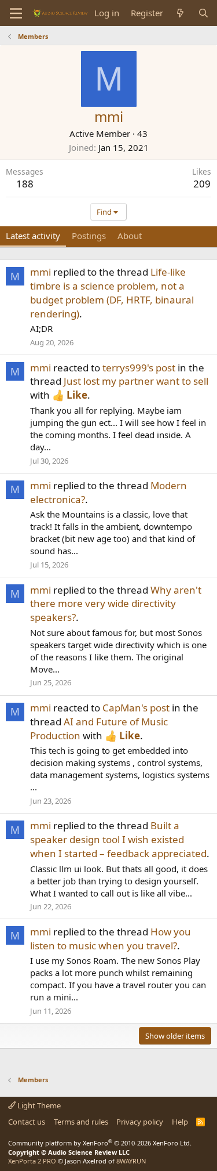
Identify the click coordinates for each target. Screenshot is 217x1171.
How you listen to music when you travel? (110, 938)
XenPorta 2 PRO (32, 1160)
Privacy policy (139, 1121)
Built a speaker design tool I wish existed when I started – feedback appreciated (118, 839)
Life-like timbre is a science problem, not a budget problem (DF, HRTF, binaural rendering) (112, 292)
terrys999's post (138, 367)
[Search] (203, 13)
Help (180, 1121)
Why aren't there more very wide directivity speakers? (115, 603)
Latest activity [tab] (33, 235)
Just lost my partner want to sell (136, 381)
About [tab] (129, 235)
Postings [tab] (89, 235)
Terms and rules (81, 1121)
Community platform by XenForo (100, 1143)
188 (25, 183)
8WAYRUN (131, 1160)
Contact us (26, 1121)
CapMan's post (136, 707)
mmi (40, 272)
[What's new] (180, 13)
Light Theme (38, 1105)
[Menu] (16, 13)
